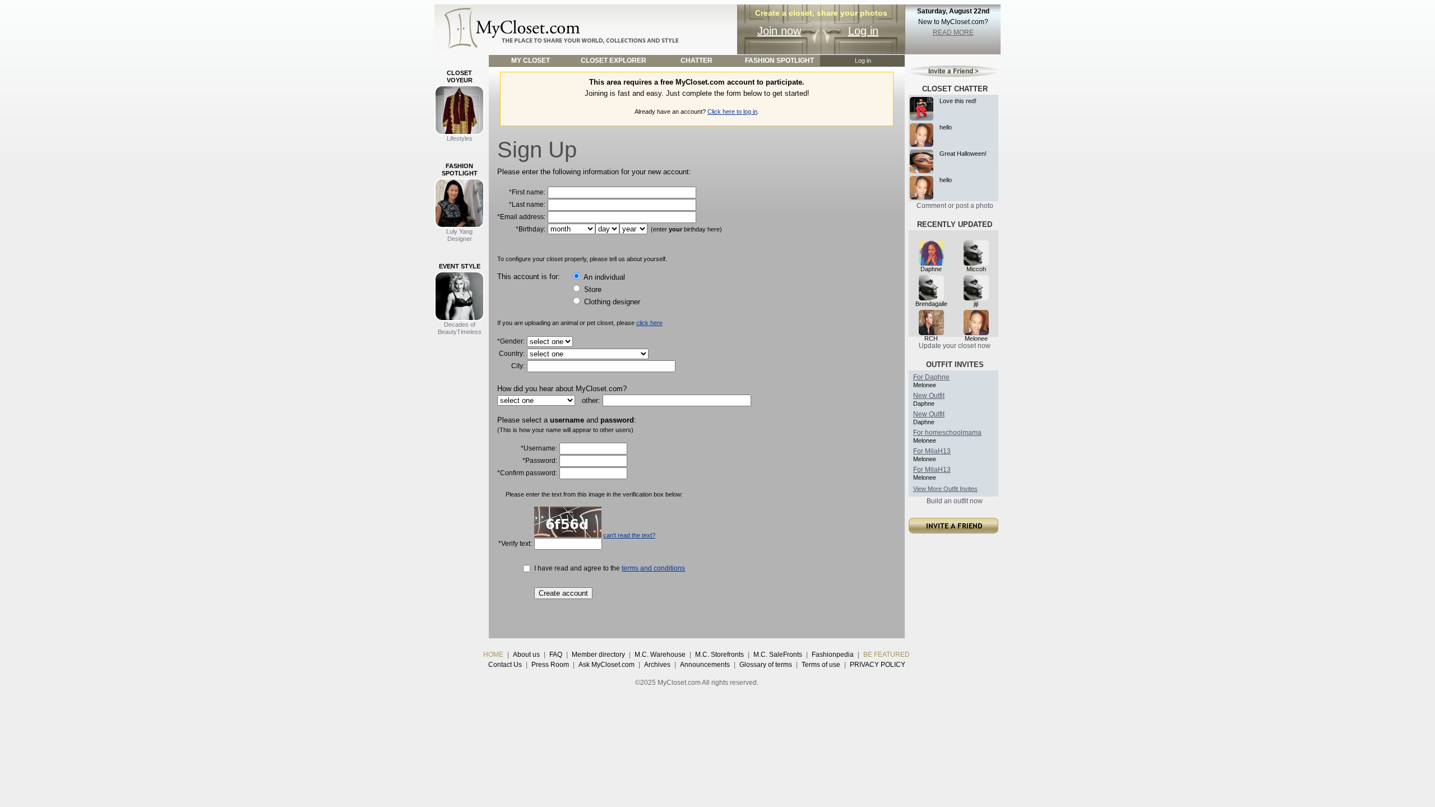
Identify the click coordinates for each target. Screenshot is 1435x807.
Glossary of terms (765, 665)
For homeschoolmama (947, 433)
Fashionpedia (833, 654)
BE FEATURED (886, 654)
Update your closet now (954, 346)
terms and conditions (653, 568)
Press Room (550, 665)
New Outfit (929, 396)
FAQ (555, 654)
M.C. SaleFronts (777, 654)
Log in (863, 31)
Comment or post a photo (954, 206)
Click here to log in (732, 111)
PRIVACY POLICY (877, 665)
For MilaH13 (932, 451)
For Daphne (931, 377)
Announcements (705, 665)
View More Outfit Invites (945, 488)
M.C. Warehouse (660, 654)
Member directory (598, 654)
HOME (493, 654)
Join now (779, 31)
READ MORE (953, 32)
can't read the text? (629, 535)
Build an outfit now (955, 501)
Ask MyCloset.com (606, 665)
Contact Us (505, 665)
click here (649, 322)
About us (526, 654)
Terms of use (821, 665)
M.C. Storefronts (719, 654)
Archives (657, 665)
